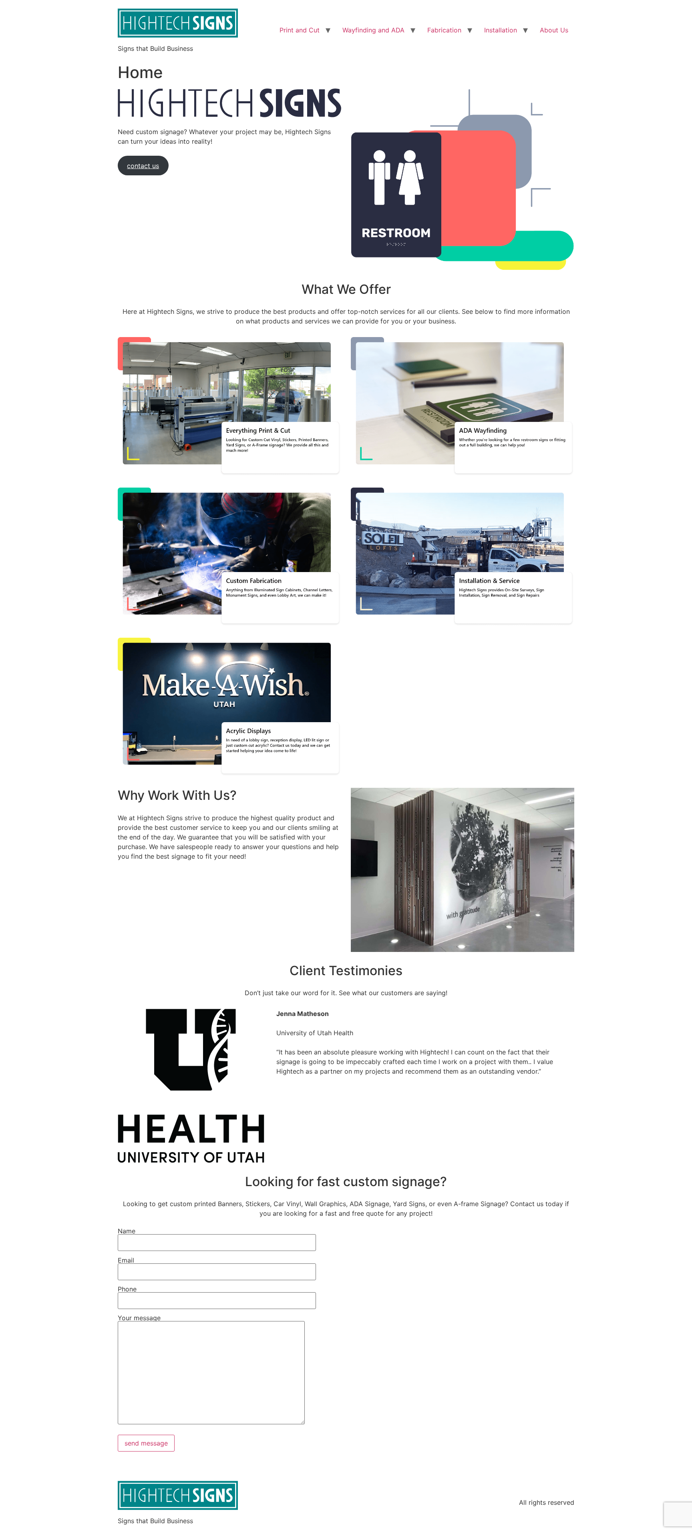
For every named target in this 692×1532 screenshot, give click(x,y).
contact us (143, 166)
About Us (554, 30)
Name (126, 1231)
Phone (127, 1289)
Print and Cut (300, 30)
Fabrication (444, 30)
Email (126, 1260)
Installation (500, 30)
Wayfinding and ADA (373, 30)
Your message (139, 1318)
